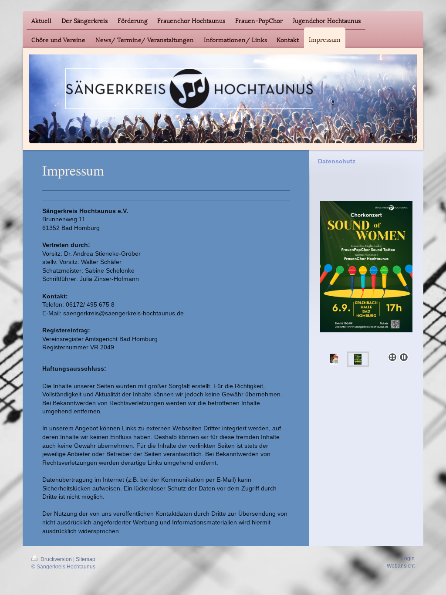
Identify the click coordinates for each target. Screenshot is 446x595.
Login (408, 558)
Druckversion (56, 559)
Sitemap (85, 559)
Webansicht (401, 566)
